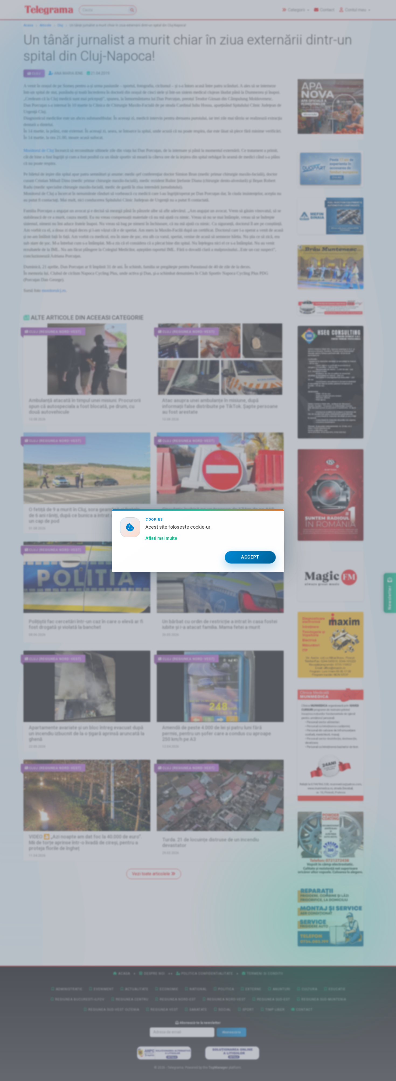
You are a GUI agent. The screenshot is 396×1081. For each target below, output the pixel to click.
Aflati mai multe (161, 538)
